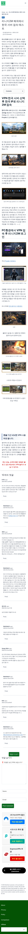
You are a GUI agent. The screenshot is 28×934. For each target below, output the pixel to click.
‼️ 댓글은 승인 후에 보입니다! (12, 762)
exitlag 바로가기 (13, 515)
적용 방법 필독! (17, 822)
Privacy (3, 910)
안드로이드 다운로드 (15, 306)
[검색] (24, 929)
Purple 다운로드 (10, 261)
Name (5, 791)
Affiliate (3, 924)
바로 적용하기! (17, 841)
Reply (4, 496)
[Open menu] (25, 3)
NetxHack (6, 506)
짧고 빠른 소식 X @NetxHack (15, 870)
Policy (3, 914)
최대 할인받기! (17, 859)
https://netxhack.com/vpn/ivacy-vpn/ (13, 734)
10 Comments (8, 34)
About (3, 905)
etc (7, 12)
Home (3, 12)
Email (4, 799)
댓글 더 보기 (14, 754)
